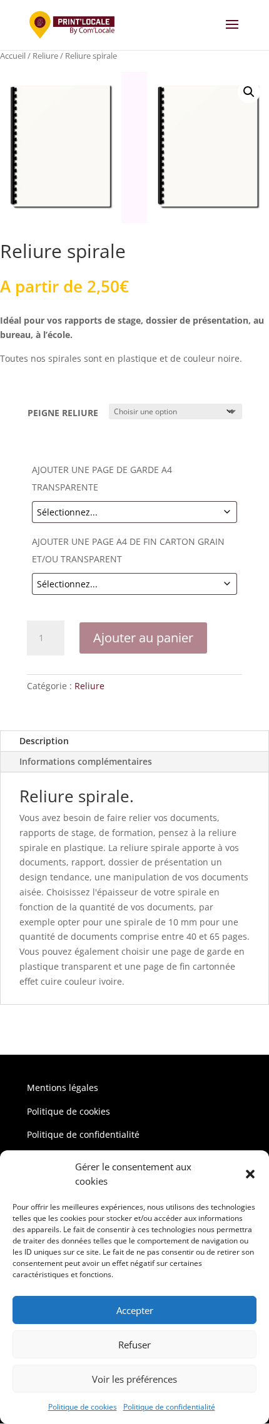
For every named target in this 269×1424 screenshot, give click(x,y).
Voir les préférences (134, 1379)
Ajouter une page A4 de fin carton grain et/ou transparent (128, 550)
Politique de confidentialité (169, 1407)
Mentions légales (62, 1087)
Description (44, 741)
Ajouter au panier (143, 637)
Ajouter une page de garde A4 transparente (102, 478)
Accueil (13, 55)
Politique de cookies (82, 1407)
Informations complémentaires (85, 761)
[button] (250, 1174)
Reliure (45, 55)
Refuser (134, 1344)
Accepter (134, 1310)
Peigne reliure (63, 413)
